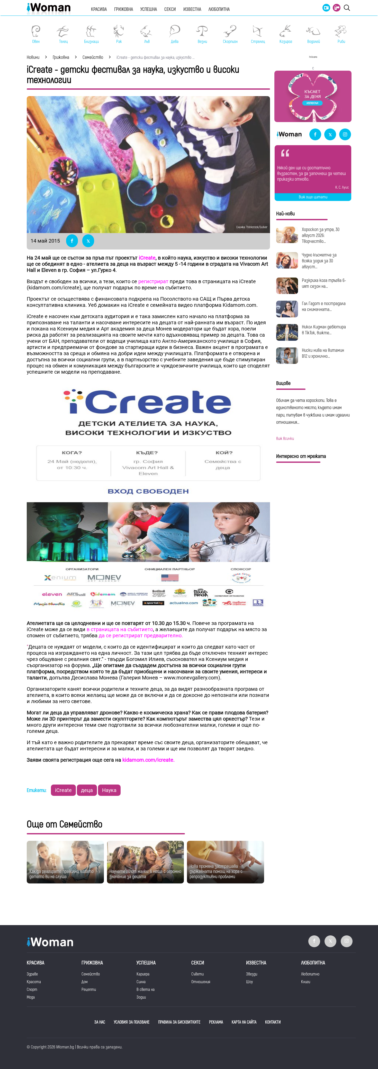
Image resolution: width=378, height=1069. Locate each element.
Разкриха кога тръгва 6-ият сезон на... (324, 283)
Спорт (32, 989)
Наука (109, 790)
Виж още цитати (313, 197)
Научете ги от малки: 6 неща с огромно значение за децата (145, 874)
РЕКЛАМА (216, 1022)
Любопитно (310, 974)
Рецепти (89, 989)
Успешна (148, 9)
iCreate (63, 790)
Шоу (249, 981)
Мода (31, 997)
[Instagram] (345, 135)
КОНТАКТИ (273, 1022)
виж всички (285, 438)
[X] (330, 135)
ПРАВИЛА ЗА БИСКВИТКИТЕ (179, 1022)
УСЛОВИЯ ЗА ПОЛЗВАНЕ (131, 1022)
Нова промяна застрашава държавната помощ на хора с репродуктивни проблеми (216, 871)
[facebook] (315, 135)
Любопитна (219, 9)
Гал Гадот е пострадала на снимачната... (324, 306)
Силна (141, 981)
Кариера (143, 974)
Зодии (141, 997)
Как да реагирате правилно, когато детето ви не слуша (61, 874)
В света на (146, 989)
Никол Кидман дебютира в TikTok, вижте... (324, 330)
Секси (170, 9)
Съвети (197, 974)
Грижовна (123, 9)
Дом (85, 981)
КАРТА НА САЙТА (244, 1022)
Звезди (251, 974)
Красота (34, 981)
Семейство (91, 974)
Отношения (200, 981)
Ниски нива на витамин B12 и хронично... (323, 353)
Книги (305, 981)
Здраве (32, 974)
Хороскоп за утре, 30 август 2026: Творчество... (320, 235)
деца (87, 790)
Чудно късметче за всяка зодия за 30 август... (319, 261)
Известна (192, 9)
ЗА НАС (99, 1022)
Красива (99, 9)
